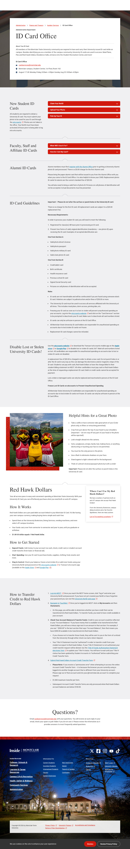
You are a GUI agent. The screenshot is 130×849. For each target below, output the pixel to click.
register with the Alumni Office (81, 167)
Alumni (64, 766)
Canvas (88, 770)
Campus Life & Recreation (21, 776)
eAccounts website (78, 313)
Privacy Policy (50, 825)
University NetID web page (85, 599)
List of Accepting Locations (100, 517)
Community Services (19, 785)
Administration (21, 25)
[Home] (24, 750)
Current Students (49, 763)
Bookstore (89, 766)
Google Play (44, 568)
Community (66, 773)
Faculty (45, 773)
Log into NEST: (56, 593)
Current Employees (49, 776)
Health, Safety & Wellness (21, 781)
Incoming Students (49, 766)
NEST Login (109, 763)
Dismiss (90, 844)
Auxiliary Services (53, 25)
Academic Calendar (92, 763)
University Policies (65, 825)
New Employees (67, 763)
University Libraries (111, 766)
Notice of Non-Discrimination (55, 828)
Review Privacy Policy (108, 844)
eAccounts (17, 122)
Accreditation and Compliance (85, 825)
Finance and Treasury (36, 25)
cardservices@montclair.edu (30, 65)
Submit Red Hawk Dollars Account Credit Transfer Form (71, 660)
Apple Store (29, 568)
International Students (50, 769)
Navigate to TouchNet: (59, 603)
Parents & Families (68, 769)
